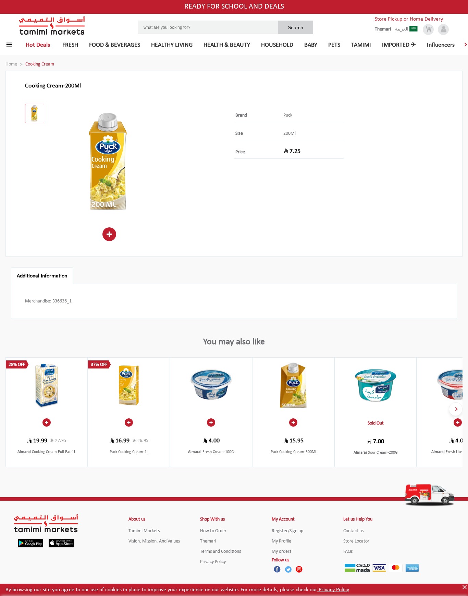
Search (295, 27)
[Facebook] (277, 569)
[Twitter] (288, 569)
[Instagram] (299, 569)
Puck (287, 115)
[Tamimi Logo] (52, 25)
